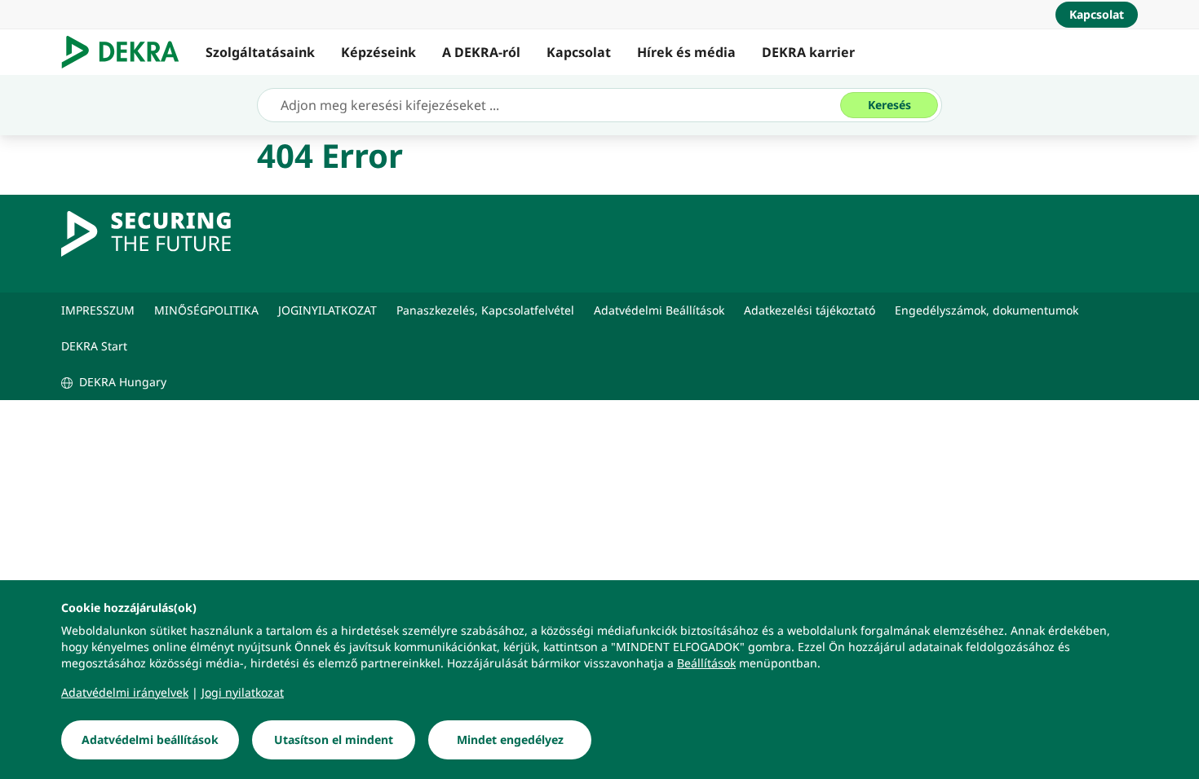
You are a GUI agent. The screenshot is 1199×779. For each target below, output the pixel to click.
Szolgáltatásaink (260, 52)
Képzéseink (378, 52)
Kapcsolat (578, 52)
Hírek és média (686, 52)
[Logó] (126, 52)
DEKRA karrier (808, 52)
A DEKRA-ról (481, 52)
